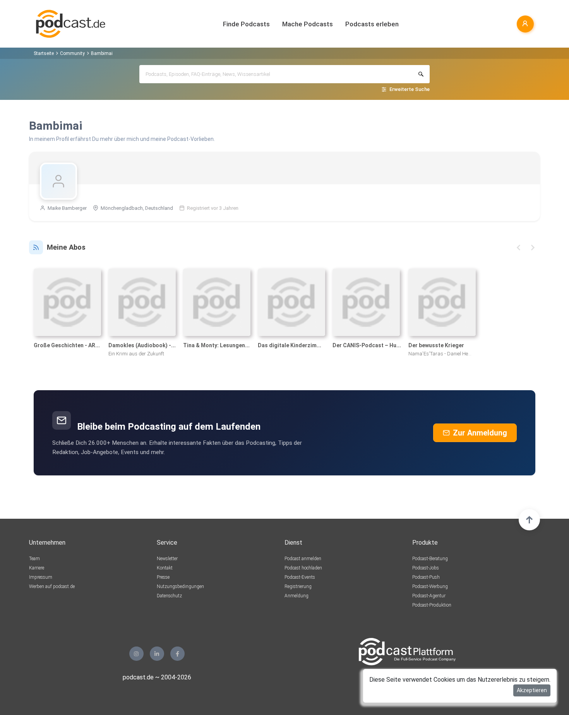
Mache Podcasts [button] (307, 24)
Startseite (44, 53)
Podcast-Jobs (425, 568)
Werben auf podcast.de (52, 586)
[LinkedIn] (157, 653)
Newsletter (167, 558)
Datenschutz (169, 595)
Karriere (36, 568)
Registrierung (298, 586)
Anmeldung (296, 595)
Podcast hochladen (303, 568)
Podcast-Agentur (429, 595)
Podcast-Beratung (430, 558)
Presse (163, 577)
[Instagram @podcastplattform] (136, 653)
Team (34, 558)
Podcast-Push (426, 577)
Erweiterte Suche (409, 89)
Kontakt (165, 568)
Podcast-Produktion (431, 605)
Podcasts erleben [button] (372, 24)
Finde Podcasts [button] (246, 24)
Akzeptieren (532, 690)
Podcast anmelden (302, 558)
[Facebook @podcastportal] (177, 653)
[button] (518, 247)
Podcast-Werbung (430, 586)
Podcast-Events (299, 577)
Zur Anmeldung (480, 432)
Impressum (40, 577)
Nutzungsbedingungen (180, 586)
